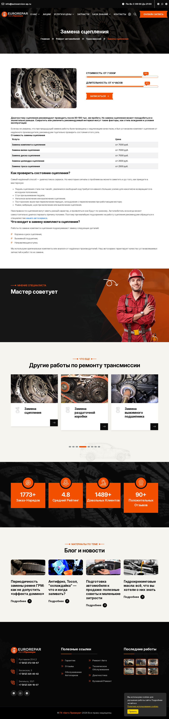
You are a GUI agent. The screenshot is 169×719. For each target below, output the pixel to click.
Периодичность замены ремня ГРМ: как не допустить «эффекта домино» (27, 587)
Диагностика (99, 675)
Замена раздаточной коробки (34, 412)
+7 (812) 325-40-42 (29, 674)
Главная (45, 39)
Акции (47, 14)
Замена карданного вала (138, 411)
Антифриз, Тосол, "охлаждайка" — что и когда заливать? (63, 587)
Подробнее (18, 601)
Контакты (120, 14)
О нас (33, 14)
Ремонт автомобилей (68, 39)
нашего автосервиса (36, 218)
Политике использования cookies (142, 706)
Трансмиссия (93, 39)
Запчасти (83, 14)
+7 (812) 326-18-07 (29, 684)
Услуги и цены (62, 14)
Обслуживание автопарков (73, 674)
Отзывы (69, 666)
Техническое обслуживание (100, 668)
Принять (133, 711)
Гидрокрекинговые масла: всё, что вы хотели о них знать (140, 585)
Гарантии (70, 660)
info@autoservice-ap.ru (18, 4)
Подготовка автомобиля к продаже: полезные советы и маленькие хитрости (103, 589)
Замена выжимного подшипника (84, 412)
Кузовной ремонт (102, 681)
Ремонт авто (99, 660)
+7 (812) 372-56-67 (29, 663)
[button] (70, 446)
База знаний (100, 14)
